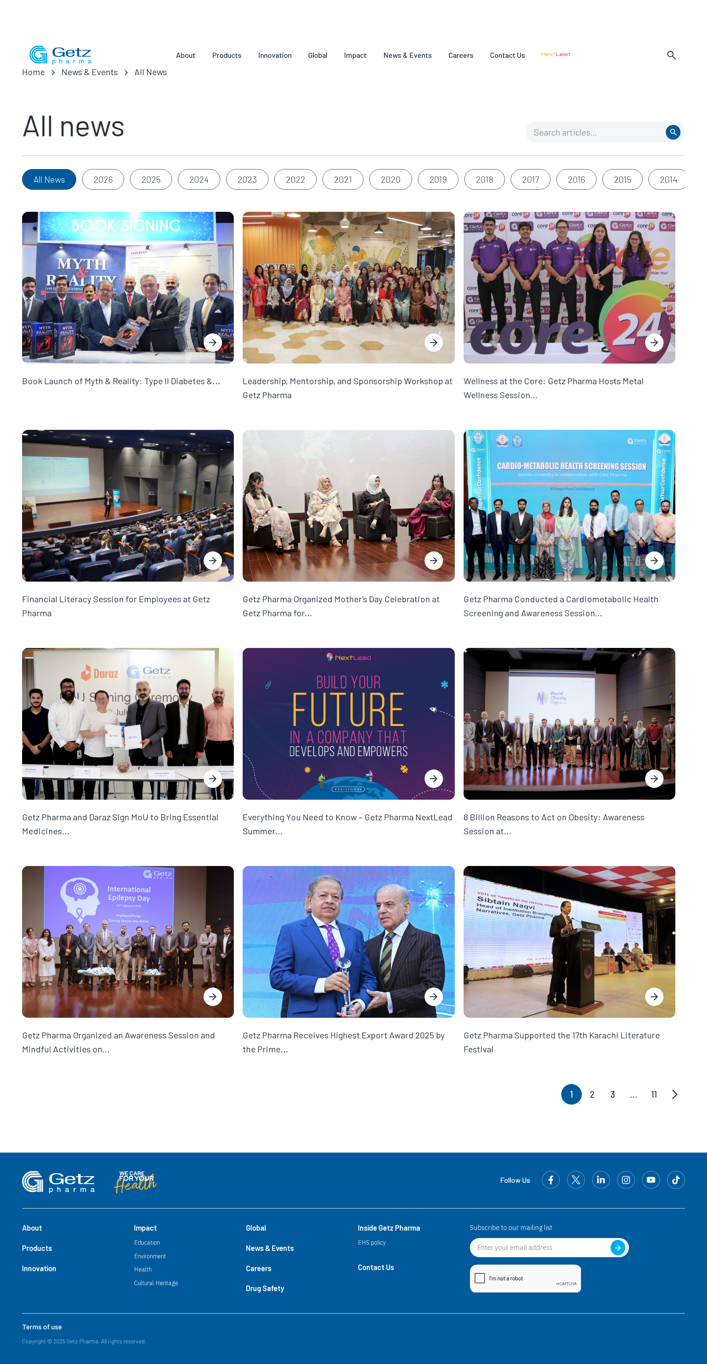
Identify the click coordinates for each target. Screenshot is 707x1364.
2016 (576, 179)
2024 (199, 179)
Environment (150, 1256)
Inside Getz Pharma (389, 1227)
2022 (295, 179)
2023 (247, 179)
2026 (103, 179)
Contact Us (507, 54)
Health (143, 1269)
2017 (530, 179)
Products (227, 54)
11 (654, 1094)
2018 (484, 179)
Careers (461, 54)
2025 (151, 179)
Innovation (275, 54)
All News (150, 71)
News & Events (407, 54)
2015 (622, 179)
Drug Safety (265, 1288)
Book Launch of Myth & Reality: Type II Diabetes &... (121, 380)
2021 (343, 179)
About (186, 54)
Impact (355, 54)
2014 (669, 179)
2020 (391, 179)
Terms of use (42, 1327)
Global (317, 54)
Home (33, 71)
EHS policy (372, 1242)
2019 (438, 179)
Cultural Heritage (156, 1283)
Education (147, 1242)
